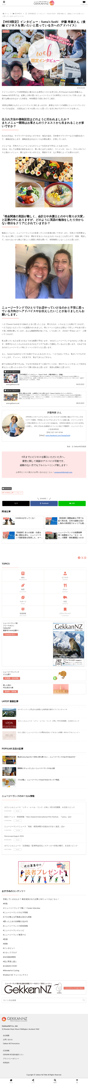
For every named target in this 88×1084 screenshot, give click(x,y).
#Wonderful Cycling (11, 970)
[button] (84, 1000)
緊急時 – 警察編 (10, 691)
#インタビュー (9, 948)
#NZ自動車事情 (9, 957)
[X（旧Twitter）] (82, 558)
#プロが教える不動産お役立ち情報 (17, 917)
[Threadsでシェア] (34, 809)
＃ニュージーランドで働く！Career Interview (21, 908)
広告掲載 (6, 1050)
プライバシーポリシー (11, 1059)
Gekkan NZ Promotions (11, 1043)
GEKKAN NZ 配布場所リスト (13, 1054)
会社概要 (6, 1035)
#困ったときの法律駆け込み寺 (15, 921)
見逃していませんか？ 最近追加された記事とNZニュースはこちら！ (31, 899)
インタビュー (18, 492)
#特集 (5, 904)
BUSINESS (7, 488)
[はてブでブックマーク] (53, 809)
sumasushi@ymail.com (63, 472)
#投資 (5, 939)
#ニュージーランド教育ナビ (14, 935)
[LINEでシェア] (73, 809)
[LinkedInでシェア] (44, 815)
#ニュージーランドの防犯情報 (15, 926)
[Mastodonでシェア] (34, 802)
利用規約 (6, 1063)
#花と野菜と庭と (10, 962)
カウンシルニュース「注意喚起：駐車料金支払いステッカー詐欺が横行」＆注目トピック (41, 846)
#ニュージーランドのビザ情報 (15, 912)
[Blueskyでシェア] (53, 802)
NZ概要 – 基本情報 (11, 678)
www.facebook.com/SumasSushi (57, 435)
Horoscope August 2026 (14, 836)
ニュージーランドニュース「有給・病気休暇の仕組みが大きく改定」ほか (34, 826)
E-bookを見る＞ (10, 634)
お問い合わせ (8, 1039)
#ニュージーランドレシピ (13, 930)
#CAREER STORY (10, 966)
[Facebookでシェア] (14, 809)
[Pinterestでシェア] (24, 815)
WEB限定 (7, 492)
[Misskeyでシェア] (73, 802)
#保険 (5, 944)
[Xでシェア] (14, 802)
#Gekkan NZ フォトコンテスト (15, 975)
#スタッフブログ (10, 953)
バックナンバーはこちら (74, 988)
